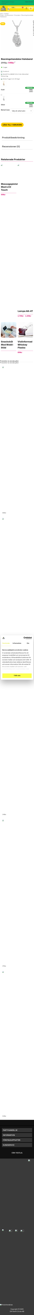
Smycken (17, 15)
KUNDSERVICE (8, 1145)
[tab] (17, 138)
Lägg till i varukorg (12, 125)
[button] (17, 1130)
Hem (1, 13)
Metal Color (5, 110)
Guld (2, 89)
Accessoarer (9, 15)
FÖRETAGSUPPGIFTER (11, 1140)
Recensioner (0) (11, 146)
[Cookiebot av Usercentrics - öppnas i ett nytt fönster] (24, 638)
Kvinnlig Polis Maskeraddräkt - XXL (13, 1114)
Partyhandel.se (10, 1130)
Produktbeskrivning (13, 138)
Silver (3, 105)
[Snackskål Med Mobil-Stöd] (8, 330)
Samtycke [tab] (6, 643)
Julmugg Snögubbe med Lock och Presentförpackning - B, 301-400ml (13, 963)
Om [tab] (28, 643)
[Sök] (8, 9)
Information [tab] (17, 643)
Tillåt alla (17, 675)
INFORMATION (9, 1135)
